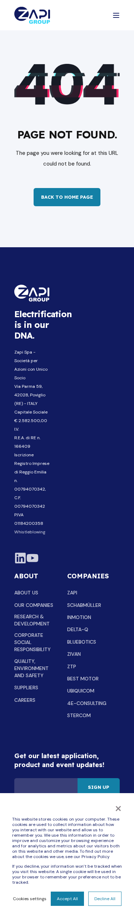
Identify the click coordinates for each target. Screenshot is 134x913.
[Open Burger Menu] (116, 15)
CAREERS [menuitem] (24, 700)
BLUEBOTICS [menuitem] (81, 642)
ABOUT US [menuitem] (26, 592)
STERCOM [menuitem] (79, 715)
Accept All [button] (67, 899)
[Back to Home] (32, 15)
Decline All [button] (104, 899)
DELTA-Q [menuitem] (77, 629)
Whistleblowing (29, 532)
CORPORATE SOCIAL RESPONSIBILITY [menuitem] (32, 642)
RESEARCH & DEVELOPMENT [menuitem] (32, 620)
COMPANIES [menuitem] (88, 576)
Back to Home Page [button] (67, 197)
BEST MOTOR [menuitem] (83, 678)
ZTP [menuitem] (71, 666)
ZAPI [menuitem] (72, 592)
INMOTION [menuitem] (79, 617)
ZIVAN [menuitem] (74, 654)
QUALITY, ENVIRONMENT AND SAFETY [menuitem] (31, 668)
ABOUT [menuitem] (26, 576)
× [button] (118, 808)
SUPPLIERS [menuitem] (26, 687)
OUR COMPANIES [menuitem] (33, 605)
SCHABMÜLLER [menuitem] (84, 605)
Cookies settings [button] (29, 899)
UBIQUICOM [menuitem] (80, 691)
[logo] (31, 293)
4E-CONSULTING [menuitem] (86, 703)
